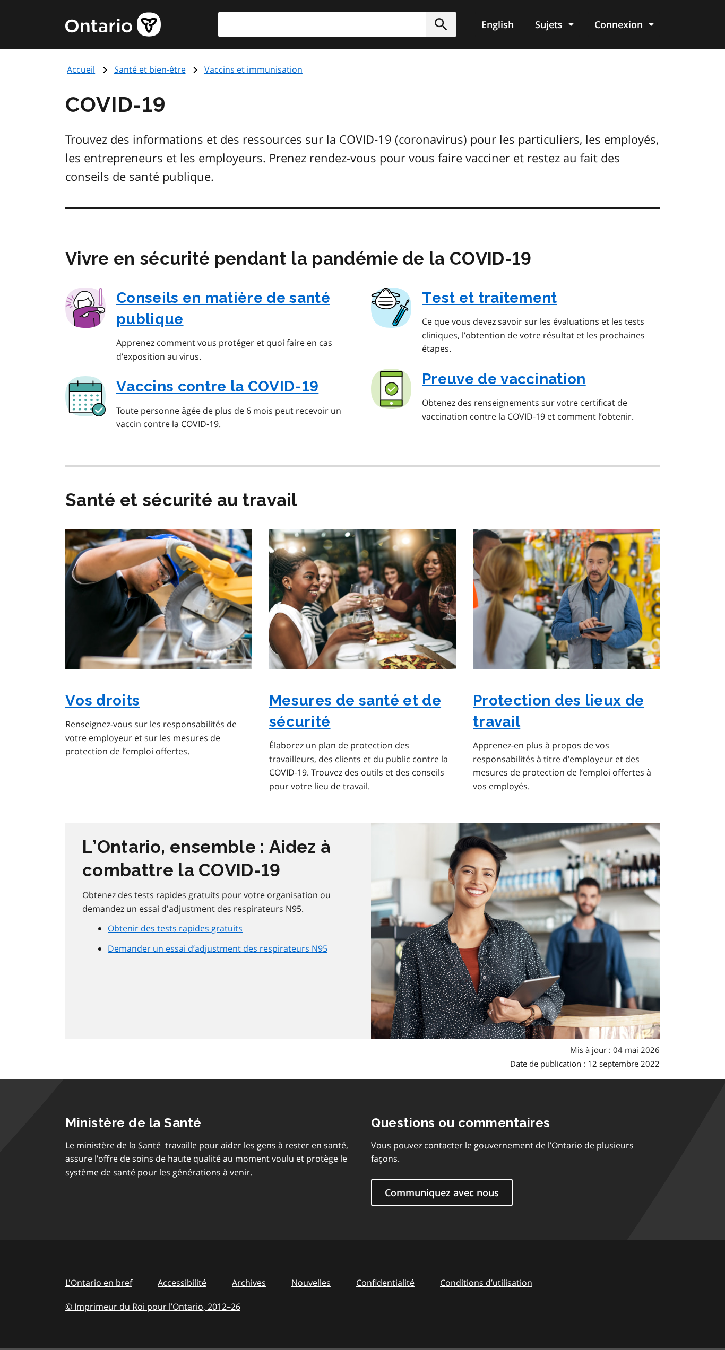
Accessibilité (182, 1282)
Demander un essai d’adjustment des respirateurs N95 (217, 948)
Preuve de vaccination (504, 379)
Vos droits (102, 700)
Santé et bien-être (150, 69)
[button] (441, 24)
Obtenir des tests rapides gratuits (175, 928)
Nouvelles (311, 1282)
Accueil (81, 69)
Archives (249, 1282)
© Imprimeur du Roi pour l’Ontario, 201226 (152, 1306)
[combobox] (337, 24)
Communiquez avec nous (442, 1192)
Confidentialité (385, 1282)
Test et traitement (489, 298)
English (497, 24)
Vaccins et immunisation (253, 69)
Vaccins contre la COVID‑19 (217, 386)
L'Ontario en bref (98, 1282)
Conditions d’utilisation (486, 1282)
